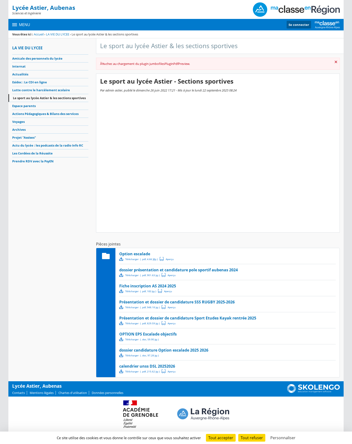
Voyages (18, 122)
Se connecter (299, 25)
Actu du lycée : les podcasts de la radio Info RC (47, 145)
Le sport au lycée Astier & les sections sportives (49, 98)
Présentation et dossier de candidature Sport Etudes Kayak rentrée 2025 (187, 318)
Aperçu (167, 259)
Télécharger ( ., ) (142, 259)
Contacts (18, 393)
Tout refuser (252, 437)
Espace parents (24, 106)
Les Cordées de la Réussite (32, 153)
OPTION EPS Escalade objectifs (148, 334)
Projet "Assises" (24, 137)
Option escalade (134, 253)
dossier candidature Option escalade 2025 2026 (163, 350)
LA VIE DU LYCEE (57, 34)
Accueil (39, 34)
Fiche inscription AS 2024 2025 (147, 286)
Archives (19, 129)
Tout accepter (220, 437)
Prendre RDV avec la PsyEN (33, 161)
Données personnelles (107, 393)
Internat (19, 66)
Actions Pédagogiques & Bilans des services (45, 114)
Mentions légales (42, 393)
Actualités (20, 74)
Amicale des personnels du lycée (37, 58)
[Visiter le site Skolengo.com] (313, 392)
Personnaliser (282, 437)
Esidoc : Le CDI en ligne (29, 82)
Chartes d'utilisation (72, 393)
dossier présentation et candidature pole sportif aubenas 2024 (178, 270)
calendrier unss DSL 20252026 (147, 366)
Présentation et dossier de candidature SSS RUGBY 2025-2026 (177, 302)
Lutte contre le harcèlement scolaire (41, 90)
